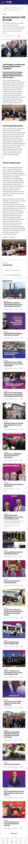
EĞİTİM (4, 14)
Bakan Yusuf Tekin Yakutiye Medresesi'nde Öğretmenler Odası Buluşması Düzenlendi (13, 394)
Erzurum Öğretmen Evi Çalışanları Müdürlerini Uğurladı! (11, 823)
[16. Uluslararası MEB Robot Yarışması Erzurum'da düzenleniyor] (14, 441)
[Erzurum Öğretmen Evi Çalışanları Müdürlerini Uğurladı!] (14, 809)
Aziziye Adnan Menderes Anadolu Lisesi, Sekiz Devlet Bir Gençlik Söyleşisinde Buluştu (13, 612)
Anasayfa (5, 8)
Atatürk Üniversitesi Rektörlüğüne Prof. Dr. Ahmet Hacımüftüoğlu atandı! (13, 517)
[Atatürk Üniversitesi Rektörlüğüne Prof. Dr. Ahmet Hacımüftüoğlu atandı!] (14, 503)
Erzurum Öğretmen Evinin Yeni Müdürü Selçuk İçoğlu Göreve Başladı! (14, 793)
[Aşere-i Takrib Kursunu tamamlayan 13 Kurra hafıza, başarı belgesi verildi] (14, 658)
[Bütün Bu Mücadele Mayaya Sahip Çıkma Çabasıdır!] (14, 321)
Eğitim (4, 10)
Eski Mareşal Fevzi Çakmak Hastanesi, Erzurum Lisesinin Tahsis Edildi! (13, 363)
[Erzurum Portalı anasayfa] (14, 2)
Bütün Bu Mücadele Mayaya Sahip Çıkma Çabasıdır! (13, 334)
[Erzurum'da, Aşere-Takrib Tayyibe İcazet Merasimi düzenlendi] (14, 689)
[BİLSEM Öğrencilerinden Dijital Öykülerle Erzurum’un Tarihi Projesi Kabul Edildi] (14, 290)
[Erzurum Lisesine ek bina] (14, 752)
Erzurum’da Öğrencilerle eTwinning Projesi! (12, 581)
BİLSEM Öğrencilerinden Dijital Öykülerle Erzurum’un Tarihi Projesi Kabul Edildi (13, 304)
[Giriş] (25, 2)
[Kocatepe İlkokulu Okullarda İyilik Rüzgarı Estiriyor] (14, 539)
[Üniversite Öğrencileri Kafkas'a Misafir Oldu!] (14, 629)
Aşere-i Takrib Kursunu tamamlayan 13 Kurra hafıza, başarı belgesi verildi (13, 672)
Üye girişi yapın (16, 275)
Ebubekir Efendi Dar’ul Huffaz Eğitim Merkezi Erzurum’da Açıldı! (13, 425)
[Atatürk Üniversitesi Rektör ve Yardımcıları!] (14, 472)
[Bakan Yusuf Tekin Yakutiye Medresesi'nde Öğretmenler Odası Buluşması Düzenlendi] (14, 380)
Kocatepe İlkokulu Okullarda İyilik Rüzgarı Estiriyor (13, 553)
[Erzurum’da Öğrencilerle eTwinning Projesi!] (14, 568)
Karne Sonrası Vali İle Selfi (13, 10)
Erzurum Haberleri (18, 8)
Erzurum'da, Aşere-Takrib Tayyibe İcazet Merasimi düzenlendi (12, 703)
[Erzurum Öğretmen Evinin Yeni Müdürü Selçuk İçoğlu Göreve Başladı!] (14, 779)
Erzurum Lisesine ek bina (12, 764)
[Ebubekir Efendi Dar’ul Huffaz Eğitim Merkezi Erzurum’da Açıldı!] (14, 411)
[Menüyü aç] (2, 2)
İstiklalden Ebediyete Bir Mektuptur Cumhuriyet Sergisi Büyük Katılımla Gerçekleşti (12, 734)
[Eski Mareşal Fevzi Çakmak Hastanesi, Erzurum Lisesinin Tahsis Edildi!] (14, 349)
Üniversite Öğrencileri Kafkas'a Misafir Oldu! (11, 643)
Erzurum (11, 8)
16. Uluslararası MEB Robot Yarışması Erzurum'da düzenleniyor (13, 455)
